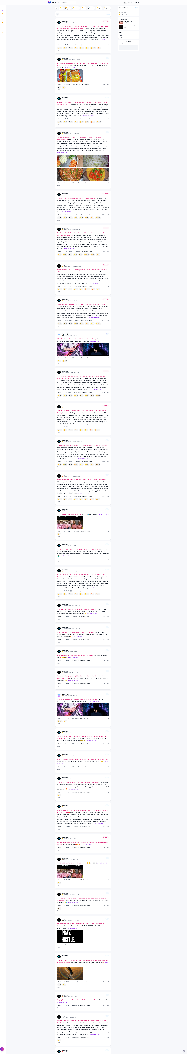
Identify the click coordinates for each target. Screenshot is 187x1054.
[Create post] (2, 1049)
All (56, 8)
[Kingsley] (59, 335)
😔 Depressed (75, 8)
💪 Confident (106, 8)
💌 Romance (90, 8)
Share (90, 45)
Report (58, 50)
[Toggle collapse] (4, 7)
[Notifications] (131, 2)
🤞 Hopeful (98, 8)
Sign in (137, 2)
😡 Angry (83, 8)
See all (136, 7)
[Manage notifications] (184, 1051)
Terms (120, 35)
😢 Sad (60, 8)
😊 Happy (67, 8)
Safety (120, 37)
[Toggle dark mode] (125, 2)
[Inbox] (129, 2)
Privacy (120, 34)
